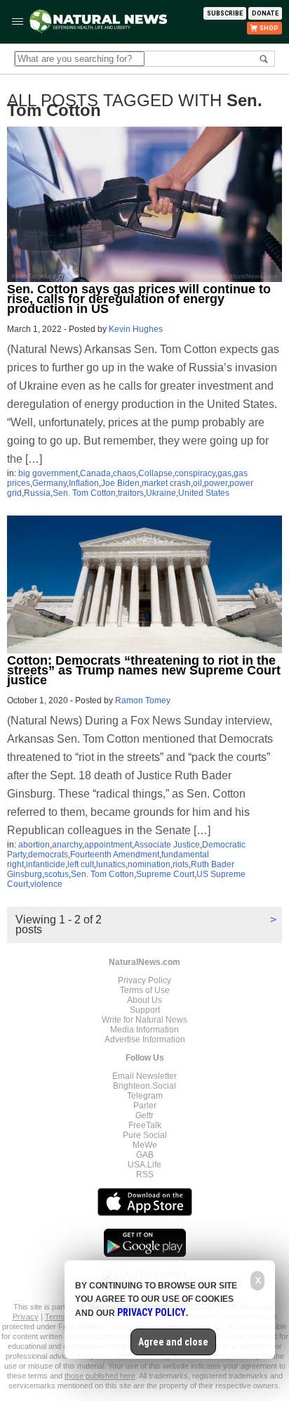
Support (145, 1010)
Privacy (26, 1316)
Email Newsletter (144, 1076)
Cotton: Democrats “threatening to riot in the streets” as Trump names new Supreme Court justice (144, 670)
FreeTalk (144, 1125)
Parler (144, 1106)
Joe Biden (120, 483)
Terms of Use (145, 990)
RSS (145, 1174)
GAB (145, 1155)
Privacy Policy (144, 980)
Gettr (144, 1115)
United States (203, 493)
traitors (131, 493)
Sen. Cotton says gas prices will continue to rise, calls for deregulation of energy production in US (139, 299)
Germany (49, 483)
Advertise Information (145, 1039)
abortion (34, 845)
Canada (95, 473)
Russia (37, 493)
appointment (108, 845)
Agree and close (173, 1342)
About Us (144, 1000)
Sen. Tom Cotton (84, 493)
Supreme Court (165, 874)
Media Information (144, 1030)
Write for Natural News (144, 1020)
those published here (100, 1375)
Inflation (84, 483)
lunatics (111, 864)
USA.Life (144, 1165)
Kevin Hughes (136, 329)
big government (48, 473)
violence (46, 884)
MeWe (145, 1145)
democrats (48, 854)
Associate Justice (167, 845)
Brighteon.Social (144, 1086)
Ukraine (161, 493)
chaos (124, 473)
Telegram (145, 1096)
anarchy (67, 845)
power (215, 483)
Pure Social (145, 1135)
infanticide (45, 864)
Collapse (155, 473)
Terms (56, 1316)
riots (181, 864)
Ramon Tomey (142, 700)
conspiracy (195, 473)
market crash (166, 483)
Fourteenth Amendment (114, 854)
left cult (80, 864)
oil (197, 483)
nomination (149, 864)
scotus (56, 874)
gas (224, 473)
